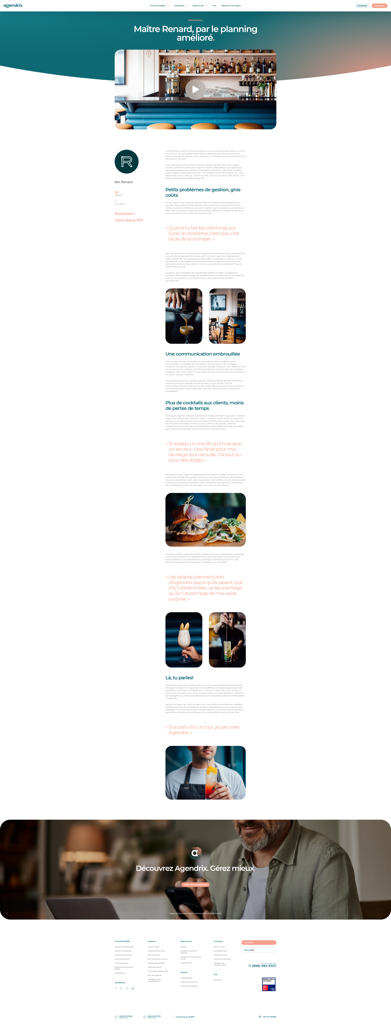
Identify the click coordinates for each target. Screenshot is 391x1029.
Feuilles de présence (123, 955)
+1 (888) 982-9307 (262, 966)
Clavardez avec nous (156, 951)
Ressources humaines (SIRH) (124, 968)
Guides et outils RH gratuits (189, 952)
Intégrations (120, 973)
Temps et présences (123, 951)
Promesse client (220, 951)
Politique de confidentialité (220, 964)
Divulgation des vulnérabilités (154, 980)
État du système (154, 975)
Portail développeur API (158, 971)
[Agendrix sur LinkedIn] (121, 988)
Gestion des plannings (124, 947)
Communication (121, 963)
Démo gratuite (154, 955)
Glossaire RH (186, 963)
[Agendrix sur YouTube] (133, 988)
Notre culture (219, 947)
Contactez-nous (220, 955)
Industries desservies (189, 982)
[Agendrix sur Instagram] (127, 988)
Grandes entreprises (189, 986)
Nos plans (218, 980)
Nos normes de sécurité (157, 959)
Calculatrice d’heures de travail (191, 958)
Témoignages (186, 978)
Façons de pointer (122, 959)
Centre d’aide (153, 947)
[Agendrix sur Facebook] (116, 988)
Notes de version (155, 967)
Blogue (184, 947)
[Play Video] (195, 89)
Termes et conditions (222, 959)
